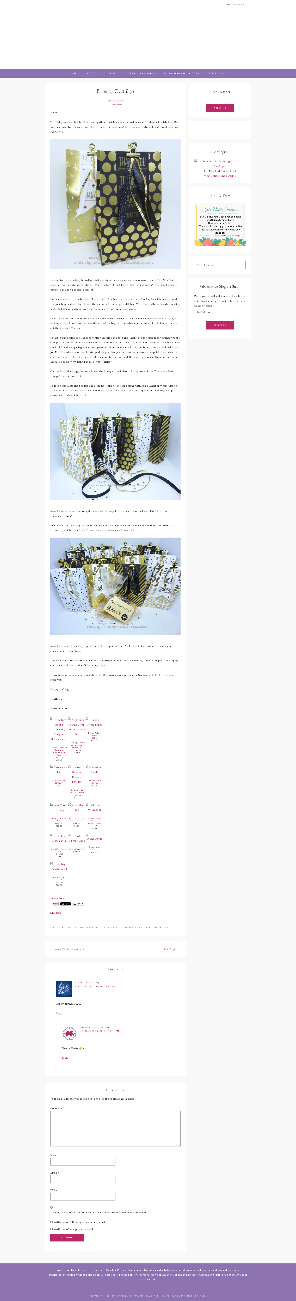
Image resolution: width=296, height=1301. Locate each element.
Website (55, 1190)
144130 (77, 851)
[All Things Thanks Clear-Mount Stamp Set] (77, 734)
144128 (59, 854)
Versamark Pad (59, 780)
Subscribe (220, 325)
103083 (94, 783)
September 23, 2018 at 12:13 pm (95, 986)
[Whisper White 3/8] (94, 810)
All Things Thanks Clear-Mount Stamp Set (77, 745)
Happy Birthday (86, 927)
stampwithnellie (92, 1027)
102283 (59, 783)
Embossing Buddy (95, 780)
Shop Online (228, 175)
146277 (59, 757)
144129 (77, 823)
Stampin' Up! (150, 927)
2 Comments (115, 104)
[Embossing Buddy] (94, 772)
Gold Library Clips (77, 849)
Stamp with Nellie (148, 38)
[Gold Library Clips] (77, 840)
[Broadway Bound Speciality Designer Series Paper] (59, 739)
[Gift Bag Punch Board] (59, 868)
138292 (94, 738)
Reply (59, 1013)
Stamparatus (94, 847)
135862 (59, 882)
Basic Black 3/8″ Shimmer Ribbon (76, 819)
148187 (94, 849)
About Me (220, 108)
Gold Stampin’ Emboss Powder (77, 791)
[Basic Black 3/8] (77, 810)
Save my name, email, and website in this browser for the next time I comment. (98, 1212)
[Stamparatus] (94, 838)
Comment (57, 1108)
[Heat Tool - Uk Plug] (59, 810)
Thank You (163, 927)
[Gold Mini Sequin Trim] (59, 840)
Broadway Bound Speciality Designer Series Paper (59, 751)
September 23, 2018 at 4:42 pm (100, 1031)
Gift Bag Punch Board (59, 878)
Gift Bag (114, 927)
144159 (94, 826)
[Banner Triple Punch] (94, 724)
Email (54, 1172)
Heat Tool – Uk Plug (59, 819)
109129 (77, 795)
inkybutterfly (85, 983)
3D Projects (71, 927)
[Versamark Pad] (59, 772)
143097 (77, 750)
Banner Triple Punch (94, 734)
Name (54, 1155)
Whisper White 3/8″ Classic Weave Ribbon (94, 821)
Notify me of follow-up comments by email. (79, 1222)
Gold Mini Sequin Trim (59, 850)
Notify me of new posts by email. (73, 1229)
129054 (59, 823)
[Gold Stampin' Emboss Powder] (77, 781)
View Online (211, 175)
